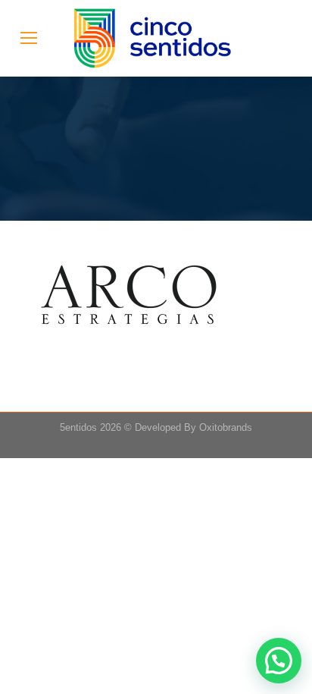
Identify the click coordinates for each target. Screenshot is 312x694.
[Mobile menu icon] (28, 38)
